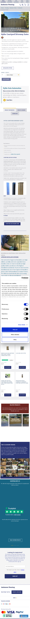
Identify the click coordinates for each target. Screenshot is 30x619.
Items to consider (21, 110)
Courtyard (20, 7)
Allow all (15, 329)
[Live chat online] (23, 616)
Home (2, 7)
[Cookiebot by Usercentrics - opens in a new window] (21, 278)
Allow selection (15, 334)
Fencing (7, 7)
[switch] (26, 309)
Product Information (9, 110)
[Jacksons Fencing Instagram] (2, 603)
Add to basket (7, 367)
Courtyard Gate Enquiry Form (12, 223)
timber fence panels (15, 154)
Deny (15, 339)
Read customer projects (15, 540)
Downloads (15, 113)
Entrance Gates (13, 7)
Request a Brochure (17, 592)
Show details (21, 324)
